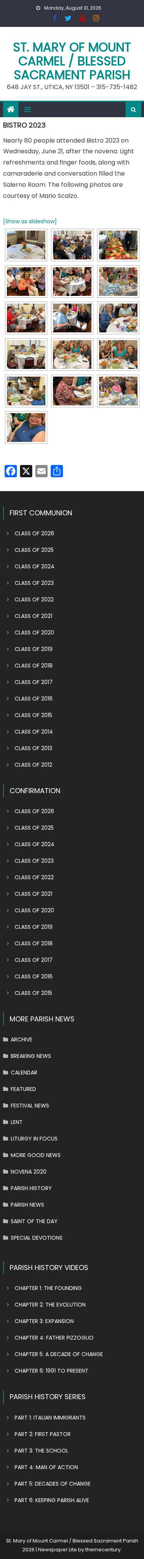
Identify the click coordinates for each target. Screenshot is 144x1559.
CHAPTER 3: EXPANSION (44, 1321)
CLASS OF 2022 (34, 599)
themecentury (103, 1549)
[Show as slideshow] (30, 221)
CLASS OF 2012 (33, 765)
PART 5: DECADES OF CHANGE (53, 1484)
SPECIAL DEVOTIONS (37, 1238)
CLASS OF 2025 (34, 550)
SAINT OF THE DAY (34, 1221)
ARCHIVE (21, 1039)
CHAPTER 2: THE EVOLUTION (50, 1304)
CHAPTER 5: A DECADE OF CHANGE (59, 1354)
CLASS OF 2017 (34, 682)
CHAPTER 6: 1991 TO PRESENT (51, 1371)
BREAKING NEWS (31, 1056)
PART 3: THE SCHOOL (41, 1450)
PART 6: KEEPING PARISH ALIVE (52, 1500)
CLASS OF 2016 (34, 698)
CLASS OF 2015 (33, 715)
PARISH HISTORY (31, 1188)
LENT (17, 1122)
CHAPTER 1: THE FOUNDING (48, 1288)
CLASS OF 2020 (34, 632)
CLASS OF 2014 (34, 732)
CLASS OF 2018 (34, 665)
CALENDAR (24, 1072)
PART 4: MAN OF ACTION (46, 1467)
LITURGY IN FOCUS (34, 1138)
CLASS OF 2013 (33, 748)
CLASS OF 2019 (34, 649)
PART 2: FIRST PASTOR (43, 1434)
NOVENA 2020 (28, 1171)
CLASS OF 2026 (34, 533)
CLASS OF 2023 (34, 583)
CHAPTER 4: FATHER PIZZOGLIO (54, 1338)
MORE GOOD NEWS (36, 1155)
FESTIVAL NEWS (30, 1105)
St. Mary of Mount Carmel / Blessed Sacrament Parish (72, 60)
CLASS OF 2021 (33, 616)
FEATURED (23, 1089)
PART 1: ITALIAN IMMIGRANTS (50, 1417)
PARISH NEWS (27, 1205)
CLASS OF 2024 (35, 566)
